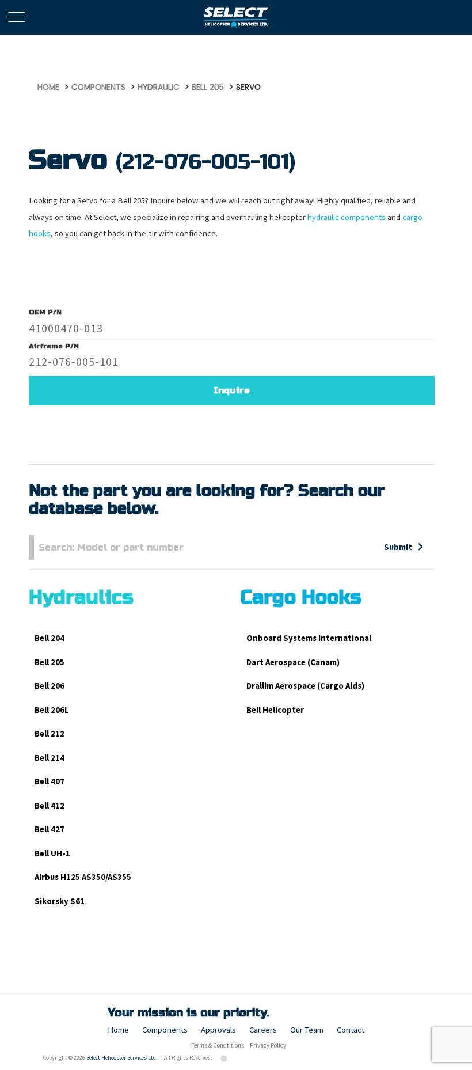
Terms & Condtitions (218, 1045)
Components (165, 1029)
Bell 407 (49, 781)
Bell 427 (49, 829)
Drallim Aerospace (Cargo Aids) (305, 685)
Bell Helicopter (275, 709)
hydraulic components (346, 216)
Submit (398, 546)
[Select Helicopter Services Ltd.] (236, 17)
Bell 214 (49, 757)
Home (118, 1029)
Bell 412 (49, 805)
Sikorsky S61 (60, 901)
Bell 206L (52, 709)
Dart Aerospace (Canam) (293, 662)
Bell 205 (49, 662)
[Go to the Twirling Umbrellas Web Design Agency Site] (224, 1057)
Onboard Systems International (308, 637)
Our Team (306, 1029)
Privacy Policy (268, 1045)
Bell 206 (49, 685)
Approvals (218, 1029)
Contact (350, 1029)
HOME (48, 87)
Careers (263, 1029)
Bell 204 (49, 637)
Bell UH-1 (52, 853)
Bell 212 (49, 733)
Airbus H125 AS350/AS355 (83, 876)
